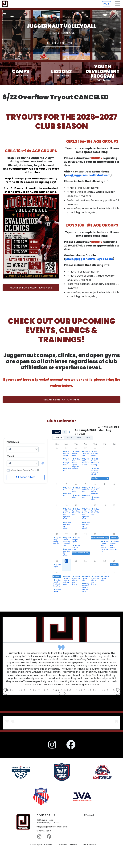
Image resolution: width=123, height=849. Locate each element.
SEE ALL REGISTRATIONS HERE (61, 399)
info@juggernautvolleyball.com (52, 827)
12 (85, 505)
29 (85, 448)
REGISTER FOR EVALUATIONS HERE (31, 287)
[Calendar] (64, 432)
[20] (94, 690)
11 (76, 505)
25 (76, 561)
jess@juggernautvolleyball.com (87, 175)
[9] (44, 690)
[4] (21, 690)
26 (57, 448)
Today (56, 432)
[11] (53, 690)
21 (104, 534)
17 (66, 534)
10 (66, 505)
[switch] (8, 470)
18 (76, 534)
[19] (90, 690)
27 (66, 448)
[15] (71, 690)
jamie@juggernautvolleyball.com (89, 259)
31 (104, 448)
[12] (57, 690)
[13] (62, 690)
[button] (37, 470)
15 (114, 505)
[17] (80, 690)
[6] (30, 690)
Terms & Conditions (67, 844)
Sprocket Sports (44, 844)
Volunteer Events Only (23, 470)
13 (95, 505)
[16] (76, 690)
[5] (25, 690)
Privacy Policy (89, 844)
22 (114, 534)
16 (57, 534)
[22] (103, 690)
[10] (48, 690)
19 (85, 534)
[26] (60, 693)
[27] (64, 693)
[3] (16, 690)
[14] (67, 690)
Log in (106, 3)
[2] (11, 690)
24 (66, 561)
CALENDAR (89, 815)
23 (57, 561)
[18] (85, 690)
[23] (108, 690)
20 (95, 534)
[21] (99, 690)
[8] (39, 690)
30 (95, 448)
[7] (34, 690)
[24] (113, 690)
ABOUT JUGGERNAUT (61, 43)
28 (76, 448)
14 (104, 505)
